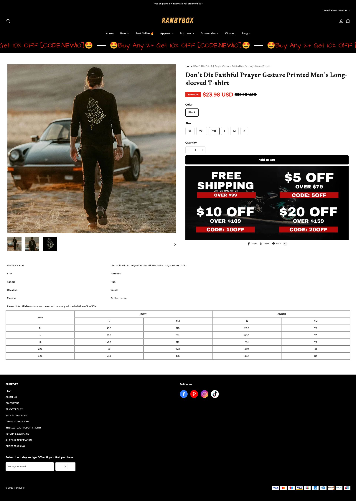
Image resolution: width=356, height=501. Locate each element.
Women (230, 33)
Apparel (165, 33)
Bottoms (185, 33)
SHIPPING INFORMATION (19, 440)
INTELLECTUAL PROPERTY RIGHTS (24, 427)
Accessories (208, 33)
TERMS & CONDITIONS (17, 421)
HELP (8, 391)
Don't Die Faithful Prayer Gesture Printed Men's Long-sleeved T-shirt (232, 66)
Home (109, 33)
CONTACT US (12, 403)
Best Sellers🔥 (145, 33)
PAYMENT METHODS (16, 415)
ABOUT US (11, 397)
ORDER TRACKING (15, 446)
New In (124, 33)
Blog (245, 33)
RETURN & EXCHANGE (17, 434)
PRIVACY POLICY (14, 409)
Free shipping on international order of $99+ (178, 3)
